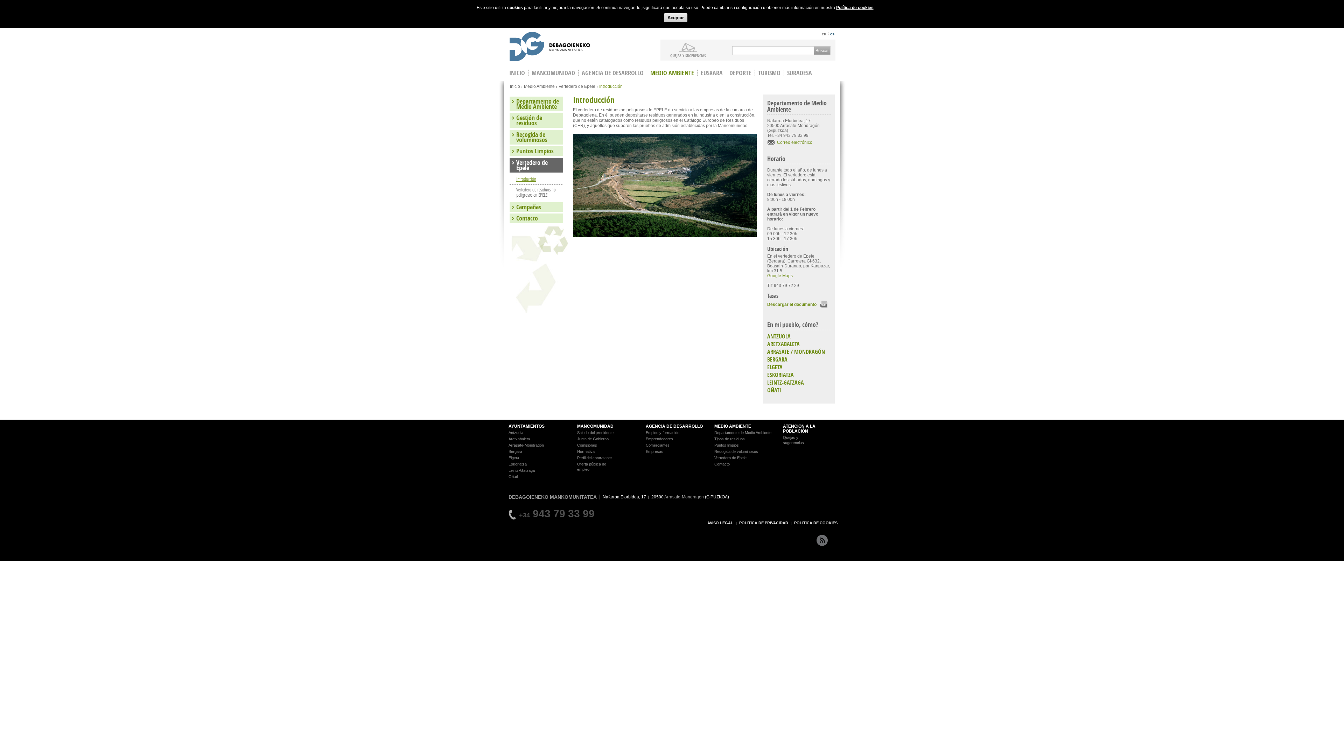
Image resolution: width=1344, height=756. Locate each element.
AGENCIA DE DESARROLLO (674, 426)
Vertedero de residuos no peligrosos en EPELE (536, 192)
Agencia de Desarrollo (613, 73)
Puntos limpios (726, 445)
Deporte (740, 73)
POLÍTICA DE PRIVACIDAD (763, 523)
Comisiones (587, 445)
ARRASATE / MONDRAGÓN (796, 352)
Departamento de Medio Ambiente (537, 104)
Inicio (515, 86)
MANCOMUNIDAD (595, 426)
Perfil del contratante (594, 458)
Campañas (528, 207)
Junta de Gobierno (593, 439)
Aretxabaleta (519, 439)
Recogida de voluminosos (531, 137)
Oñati (513, 477)
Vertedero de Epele (577, 86)
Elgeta (514, 458)
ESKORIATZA (780, 375)
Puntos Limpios (535, 151)
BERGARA (777, 359)
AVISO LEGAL (720, 523)
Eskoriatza (518, 464)
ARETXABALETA (783, 344)
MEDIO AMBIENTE (732, 426)
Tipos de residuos (729, 439)
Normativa (586, 451)
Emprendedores (659, 439)
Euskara (712, 73)
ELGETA (775, 367)
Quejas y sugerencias (688, 55)
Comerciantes (658, 445)
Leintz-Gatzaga (522, 470)
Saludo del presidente (595, 432)
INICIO (517, 73)
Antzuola (516, 432)
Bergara (515, 451)
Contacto (527, 218)
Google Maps (780, 275)
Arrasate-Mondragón (526, 445)
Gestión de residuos (529, 120)
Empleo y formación (662, 432)
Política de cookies (855, 7)
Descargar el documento (792, 304)
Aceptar (675, 17)
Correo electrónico (794, 142)
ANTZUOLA (779, 336)
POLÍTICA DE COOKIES (816, 523)
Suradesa (799, 73)
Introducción (526, 179)
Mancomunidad (553, 73)
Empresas (654, 451)
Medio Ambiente (672, 73)
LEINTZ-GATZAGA (785, 382)
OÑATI (774, 390)
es (832, 34)
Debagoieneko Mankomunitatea (550, 47)
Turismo (769, 73)
